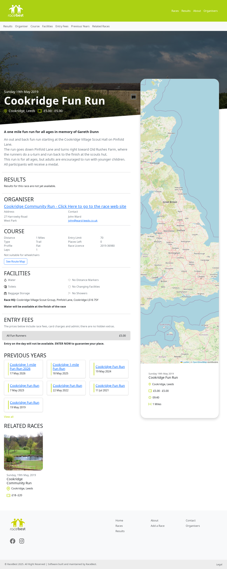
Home (119, 520)
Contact (191, 520)
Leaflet (185, 362)
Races (175, 11)
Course (35, 26)
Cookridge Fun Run (110, 366)
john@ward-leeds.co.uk (83, 220)
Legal (219, 564)
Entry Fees (62, 26)
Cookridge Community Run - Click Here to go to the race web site (65, 206)
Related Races (101, 26)
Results (186, 11)
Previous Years (80, 26)
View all (8, 417)
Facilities (47, 26)
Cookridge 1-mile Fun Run (66, 366)
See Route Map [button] (15, 261)
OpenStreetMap (200, 362)
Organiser (21, 26)
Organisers (211, 11)
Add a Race (158, 526)
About (197, 11)
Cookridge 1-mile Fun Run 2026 (23, 366)
